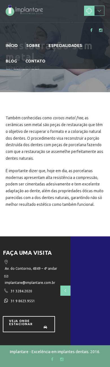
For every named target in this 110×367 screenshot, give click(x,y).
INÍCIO (12, 45)
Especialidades (65, 45)
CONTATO (35, 61)
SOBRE (33, 45)
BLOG (11, 61)
